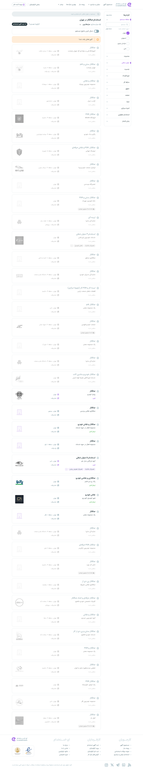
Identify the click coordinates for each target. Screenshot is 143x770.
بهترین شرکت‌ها (71, 4)
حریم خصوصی (63, 755)
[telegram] (118, 765)
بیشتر (61, 4)
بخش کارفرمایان (35, 5)
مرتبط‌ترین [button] (86, 24)
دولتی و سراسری (95, 4)
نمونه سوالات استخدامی (122, 751)
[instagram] (106, 765)
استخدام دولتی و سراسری (121, 755)
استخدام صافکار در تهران (90, 19)
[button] (117, 33)
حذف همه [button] (109, 15)
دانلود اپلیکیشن (63, 751)
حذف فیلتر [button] (109, 29)
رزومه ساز (82, 4)
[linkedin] (123, 765)
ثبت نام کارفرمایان (93, 751)
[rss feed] (129, 765)
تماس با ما (64, 748)
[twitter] (112, 765)
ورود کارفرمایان (94, 748)
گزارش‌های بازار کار (93, 755)
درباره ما (65, 745)
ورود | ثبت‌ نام (18, 4)
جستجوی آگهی (107, 4)
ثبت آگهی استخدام (19, 24)
